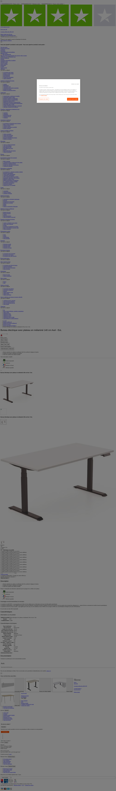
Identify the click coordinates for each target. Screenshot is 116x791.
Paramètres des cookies (43, 99)
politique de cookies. (44, 95)
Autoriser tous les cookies (73, 99)
